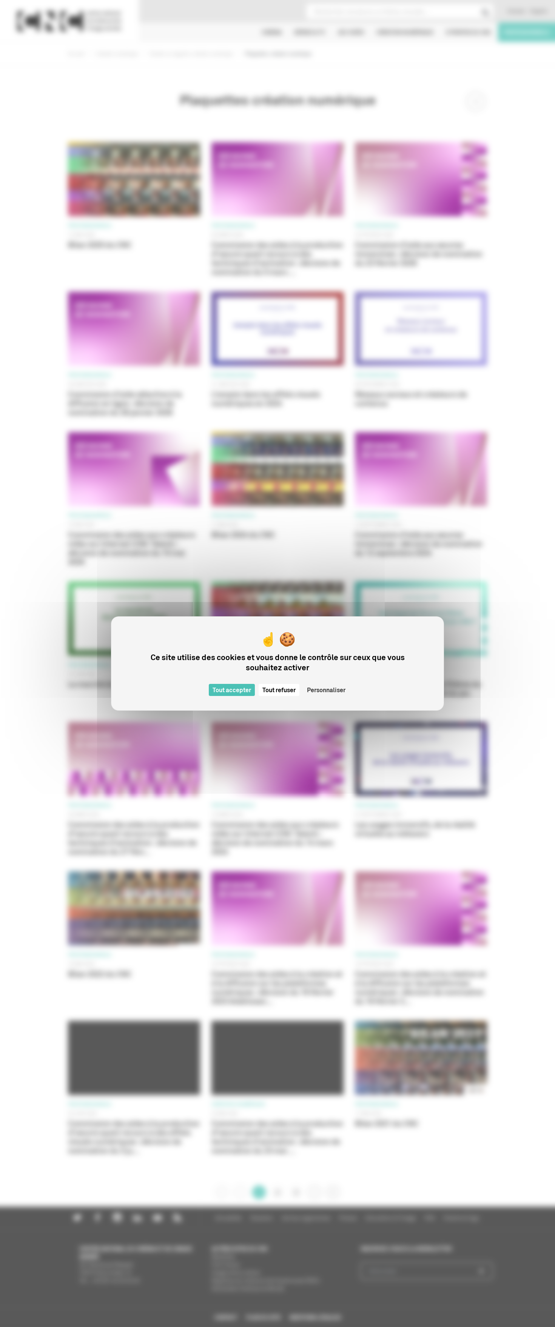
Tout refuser (279, 690)
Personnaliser (326, 690)
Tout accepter (232, 690)
